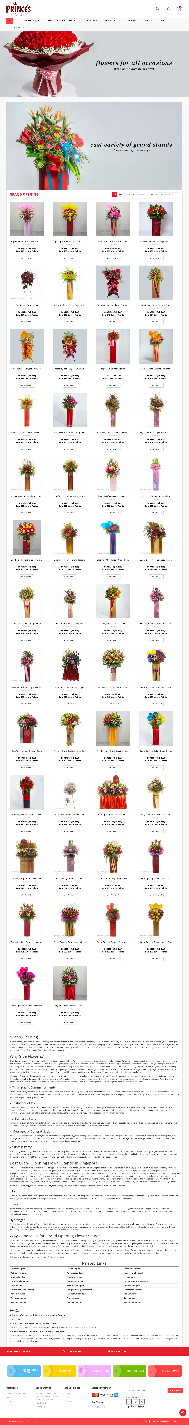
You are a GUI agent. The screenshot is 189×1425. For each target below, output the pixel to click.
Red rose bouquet (131, 1285)
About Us (40, 1406)
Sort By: (154, 194)
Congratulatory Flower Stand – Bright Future (160, 814)
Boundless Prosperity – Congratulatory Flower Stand (77, 432)
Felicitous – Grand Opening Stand (156, 305)
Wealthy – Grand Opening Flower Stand (28, 432)
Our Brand (41, 1402)
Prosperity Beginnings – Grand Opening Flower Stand (77, 369)
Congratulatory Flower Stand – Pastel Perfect (31, 878)
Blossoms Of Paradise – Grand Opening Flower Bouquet (122, 496)
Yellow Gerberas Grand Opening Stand (71, 305)
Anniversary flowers (76, 1273)
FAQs (9, 1397)
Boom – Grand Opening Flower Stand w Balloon (161, 369)
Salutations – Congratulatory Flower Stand (30, 496)
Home (8, 27)
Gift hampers (129, 1294)
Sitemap (69, 1401)
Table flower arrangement (135, 1281)
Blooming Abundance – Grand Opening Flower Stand (120, 560)
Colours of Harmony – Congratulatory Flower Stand (77, 623)
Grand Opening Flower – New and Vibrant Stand (118, 942)
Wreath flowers (18, 1294)
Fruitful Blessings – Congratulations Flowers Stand (76, 496)
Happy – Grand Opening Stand (113, 369)
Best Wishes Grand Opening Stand (27, 751)
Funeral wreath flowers (77, 1294)
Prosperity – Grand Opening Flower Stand (115, 432)
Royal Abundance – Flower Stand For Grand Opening (34, 241)
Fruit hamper (73, 1298)
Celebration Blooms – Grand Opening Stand (73, 687)
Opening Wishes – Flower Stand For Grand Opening (77, 241)
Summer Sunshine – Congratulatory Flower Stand (33, 623)
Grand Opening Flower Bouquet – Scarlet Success (119, 814)
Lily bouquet (129, 1277)
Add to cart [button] (27, 258)
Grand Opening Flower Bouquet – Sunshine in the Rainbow (80, 942)
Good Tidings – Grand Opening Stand (27, 560)
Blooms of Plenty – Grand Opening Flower (73, 560)
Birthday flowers (18, 1273)
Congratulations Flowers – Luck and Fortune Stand (76, 1005)
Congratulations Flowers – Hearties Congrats (31, 942)
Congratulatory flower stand (80, 1289)
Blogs (9, 1401)
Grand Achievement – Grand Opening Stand (159, 687)
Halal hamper (129, 1298)
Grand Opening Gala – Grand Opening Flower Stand (163, 751)
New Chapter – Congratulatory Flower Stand (30, 369)
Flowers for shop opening (22, 1289)
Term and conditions (160, 1421)
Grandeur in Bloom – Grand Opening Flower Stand (119, 687)
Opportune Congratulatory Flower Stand (115, 305)
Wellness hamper (19, 1298)
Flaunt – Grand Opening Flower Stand (70, 751)
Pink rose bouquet (75, 1285)
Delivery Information (16, 1393)
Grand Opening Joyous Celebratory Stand (29, 1005)
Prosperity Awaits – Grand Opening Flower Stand (118, 623)
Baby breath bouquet (133, 1273)
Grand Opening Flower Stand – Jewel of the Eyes (161, 878)
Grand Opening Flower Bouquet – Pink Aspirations (76, 878)
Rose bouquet (17, 1285)
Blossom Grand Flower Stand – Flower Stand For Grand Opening (126, 241)
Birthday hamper (18, 1302)
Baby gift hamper (75, 1302)
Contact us (145, 1421)
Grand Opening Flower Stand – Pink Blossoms (74, 814)
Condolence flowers (132, 1289)
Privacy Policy (177, 1421)
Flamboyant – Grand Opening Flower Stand (116, 751)
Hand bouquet (73, 1268)
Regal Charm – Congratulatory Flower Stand (159, 432)
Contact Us (71, 1393)
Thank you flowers (132, 1268)
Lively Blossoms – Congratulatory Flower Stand (32, 687)
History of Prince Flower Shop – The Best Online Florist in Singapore (47, 1396)
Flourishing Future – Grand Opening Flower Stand (33, 814)
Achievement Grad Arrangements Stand (157, 241)
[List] (120, 194)
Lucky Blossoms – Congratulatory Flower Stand (161, 560)
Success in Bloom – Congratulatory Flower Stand (162, 496)
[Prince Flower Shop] (18, 9)
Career (68, 1397)
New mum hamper (132, 1302)
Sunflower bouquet (76, 1277)
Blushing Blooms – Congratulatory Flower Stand (161, 623)
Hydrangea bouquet (76, 1281)
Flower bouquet (18, 1268)
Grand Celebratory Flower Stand (113, 878)
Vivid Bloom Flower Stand (27, 305)
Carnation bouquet (19, 1281)
